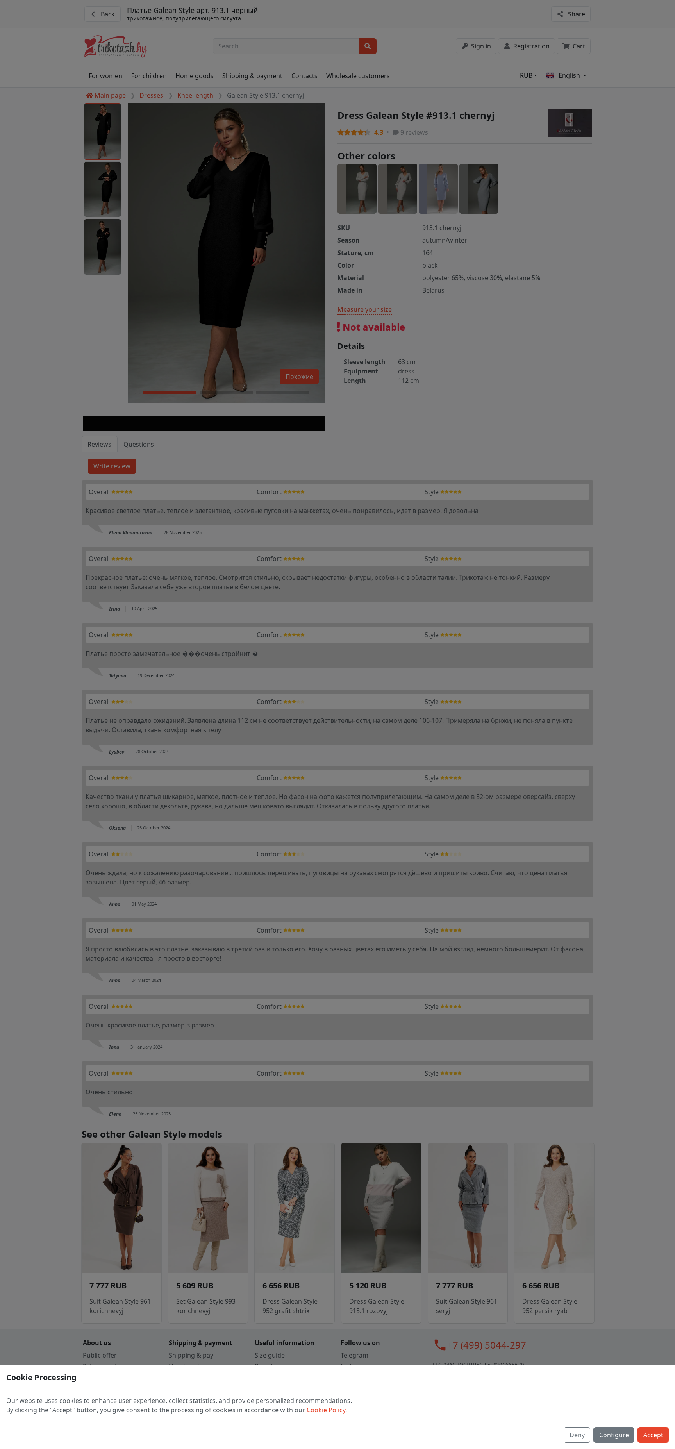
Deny (577, 1435)
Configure (614, 1435)
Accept (653, 1435)
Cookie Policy (326, 1410)
